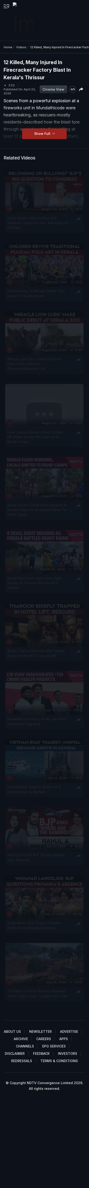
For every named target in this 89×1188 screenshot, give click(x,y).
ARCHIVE (21, 1039)
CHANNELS (25, 1046)
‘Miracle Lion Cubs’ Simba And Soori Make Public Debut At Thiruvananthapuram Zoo (34, 364)
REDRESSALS (21, 1061)
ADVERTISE (69, 1031)
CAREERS (43, 1039)
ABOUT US (12, 1031)
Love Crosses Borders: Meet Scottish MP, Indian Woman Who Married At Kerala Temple (35, 437)
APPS (63, 1039)
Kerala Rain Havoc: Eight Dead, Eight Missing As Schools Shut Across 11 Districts (34, 583)
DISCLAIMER (15, 1053)
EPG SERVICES (54, 1046)
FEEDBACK (41, 1053)
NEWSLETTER (40, 1031)
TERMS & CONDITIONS (59, 1061)
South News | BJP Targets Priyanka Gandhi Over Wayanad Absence (34, 925)
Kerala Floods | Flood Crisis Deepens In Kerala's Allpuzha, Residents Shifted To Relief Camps (37, 510)
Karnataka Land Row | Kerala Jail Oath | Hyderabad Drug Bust (36, 721)
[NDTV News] (23, 20)
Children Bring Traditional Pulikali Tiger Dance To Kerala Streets (36, 293)
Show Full (42, 134)
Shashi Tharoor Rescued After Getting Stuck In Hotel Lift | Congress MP (36, 653)
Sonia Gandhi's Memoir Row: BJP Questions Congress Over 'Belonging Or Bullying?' (37, 223)
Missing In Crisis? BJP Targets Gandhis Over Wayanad (36, 857)
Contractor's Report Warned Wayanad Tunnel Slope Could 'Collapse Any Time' (38, 993)
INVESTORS (67, 1053)
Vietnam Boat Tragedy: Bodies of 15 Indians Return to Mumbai (34, 789)
